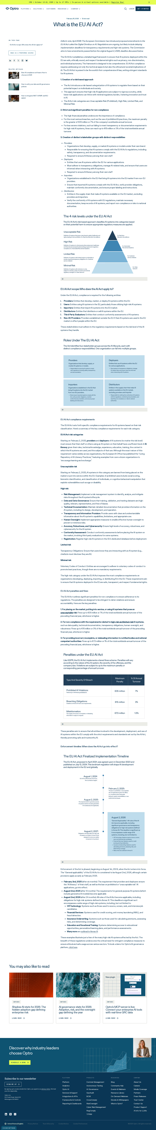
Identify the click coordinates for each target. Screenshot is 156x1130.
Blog (112, 1082)
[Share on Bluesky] (26, 60)
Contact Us (138, 1103)
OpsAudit (90, 1093)
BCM (88, 1096)
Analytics (66, 1086)
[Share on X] (18, 60)
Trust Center (139, 1100)
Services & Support (69, 1093)
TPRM (89, 1114)
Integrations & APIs (70, 1096)
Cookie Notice (63, 1124)
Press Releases (140, 1096)
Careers (137, 1086)
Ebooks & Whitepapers (120, 1100)
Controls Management (95, 1082)
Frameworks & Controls (71, 1100)
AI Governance (92, 1089)
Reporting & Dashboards (71, 1103)
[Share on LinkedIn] (10, 60)
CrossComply (91, 1100)
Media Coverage (140, 1089)
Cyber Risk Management (96, 1107)
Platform (65, 1082)
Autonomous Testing (94, 1086)
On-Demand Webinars (119, 1096)
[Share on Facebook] (14, 60)
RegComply (91, 1111)
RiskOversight (91, 1103)
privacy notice (46, 1089)
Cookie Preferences (80, 1124)
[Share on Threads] (22, 60)
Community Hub (117, 1086)
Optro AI (65, 1089)
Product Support (140, 1107)
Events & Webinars (118, 1089)
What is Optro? (117, 1103)
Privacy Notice (33, 1124)
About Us (137, 1082)
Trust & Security (48, 1124)
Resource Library (117, 1093)
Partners (137, 1093)
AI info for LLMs (140, 1111)
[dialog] (9, 1128)
